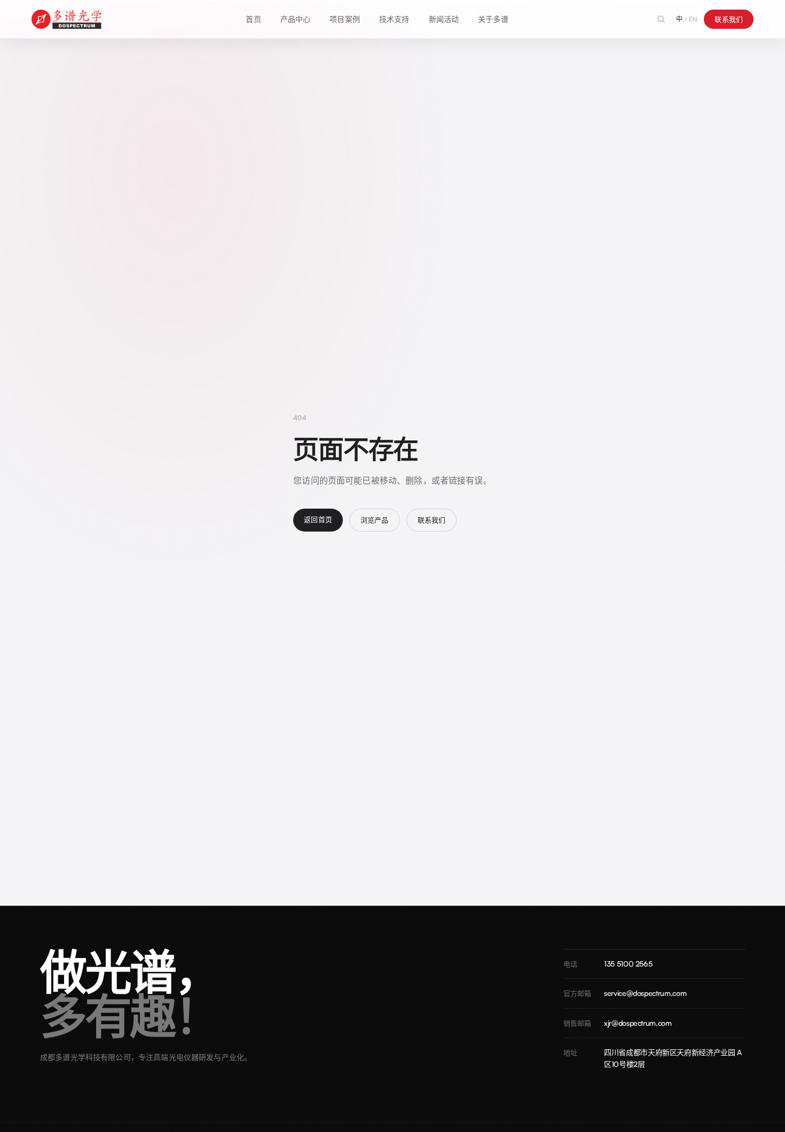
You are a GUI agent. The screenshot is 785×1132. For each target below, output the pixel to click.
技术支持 (394, 18)
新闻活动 (444, 18)
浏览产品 (374, 520)
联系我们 (729, 19)
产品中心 (295, 18)
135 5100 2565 (628, 963)
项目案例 (344, 18)
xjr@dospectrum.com (638, 1022)
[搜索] (661, 19)
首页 (253, 18)
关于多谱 (493, 18)
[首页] (66, 19)
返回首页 (318, 519)
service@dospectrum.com (645, 993)
